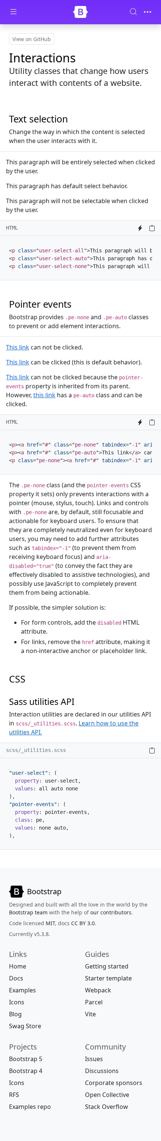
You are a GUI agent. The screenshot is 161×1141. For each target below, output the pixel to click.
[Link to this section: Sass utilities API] (80, 702)
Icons (16, 1002)
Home (17, 966)
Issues (94, 1059)
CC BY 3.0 (83, 923)
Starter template (108, 978)
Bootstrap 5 (25, 1059)
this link (44, 395)
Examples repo (30, 1107)
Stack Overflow (106, 1107)
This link (17, 362)
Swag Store (25, 1026)
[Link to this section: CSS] (30, 678)
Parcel (94, 1002)
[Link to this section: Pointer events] (77, 304)
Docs (16, 978)
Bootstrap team (28, 912)
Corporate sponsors (113, 1083)
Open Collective (107, 1095)
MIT (50, 923)
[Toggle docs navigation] (13, 12)
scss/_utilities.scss (36, 750)
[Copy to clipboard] (152, 228)
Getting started (106, 966)
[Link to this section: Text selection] (73, 118)
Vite (90, 1014)
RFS (14, 1095)
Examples (22, 990)
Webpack (98, 990)
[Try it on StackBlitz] (140, 228)
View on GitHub (31, 39)
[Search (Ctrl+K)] (133, 11)
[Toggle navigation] (147, 11)
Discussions (102, 1071)
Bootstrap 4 (25, 1071)
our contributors (110, 912)
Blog (15, 1014)
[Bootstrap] (80, 11)
